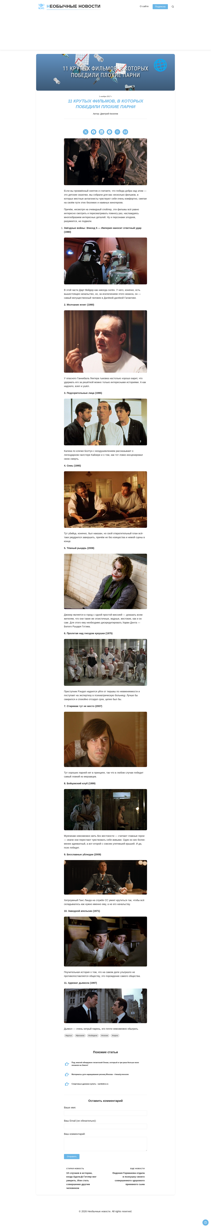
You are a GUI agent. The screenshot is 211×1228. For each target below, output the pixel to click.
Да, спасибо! (105, 614)
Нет (105, 620)
